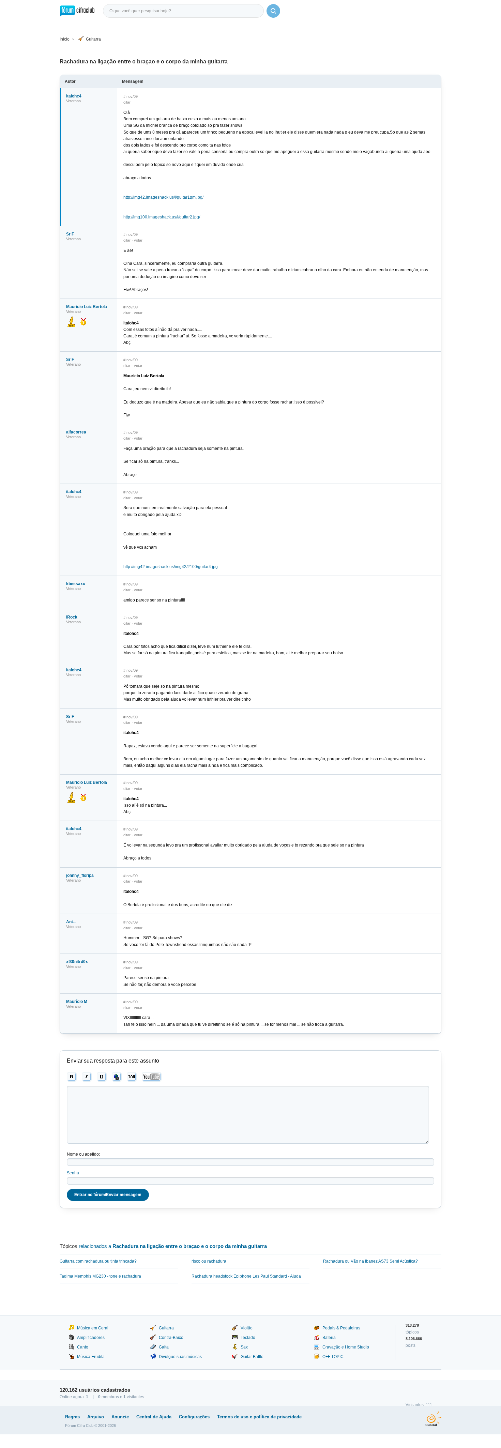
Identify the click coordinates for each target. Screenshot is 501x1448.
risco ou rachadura (209, 1261)
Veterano (73, 101)
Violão (247, 1328)
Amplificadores (91, 1337)
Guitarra (93, 39)
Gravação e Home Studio (345, 1347)
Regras (72, 1416)
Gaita (164, 1347)
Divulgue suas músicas (180, 1356)
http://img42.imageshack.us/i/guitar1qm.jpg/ (163, 197)
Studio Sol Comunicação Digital (433, 1418)
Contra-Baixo (171, 1337)
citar (127, 102)
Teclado (248, 1337)
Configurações (194, 1416)
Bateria (329, 1337)
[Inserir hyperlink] (117, 1077)
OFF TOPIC (333, 1356)
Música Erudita (91, 1356)
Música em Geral (92, 1328)
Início (65, 39)
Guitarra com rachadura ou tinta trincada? (98, 1261)
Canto (82, 1347)
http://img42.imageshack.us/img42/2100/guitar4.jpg (170, 566)
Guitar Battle (252, 1356)
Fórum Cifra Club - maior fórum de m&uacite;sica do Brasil (77, 10)
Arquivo (95, 1416)
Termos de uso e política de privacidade (259, 1416)
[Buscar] (273, 11)
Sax (244, 1347)
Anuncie (120, 1416)
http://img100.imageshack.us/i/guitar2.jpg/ (161, 217)
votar (138, 240)
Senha (73, 1173)
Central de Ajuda (153, 1416)
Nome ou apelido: (83, 1154)
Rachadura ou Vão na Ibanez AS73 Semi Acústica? (370, 1261)
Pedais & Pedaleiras (341, 1328)
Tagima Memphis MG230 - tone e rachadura (100, 1276)
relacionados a (173, 1246)
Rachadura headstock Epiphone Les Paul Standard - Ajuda (246, 1276)
